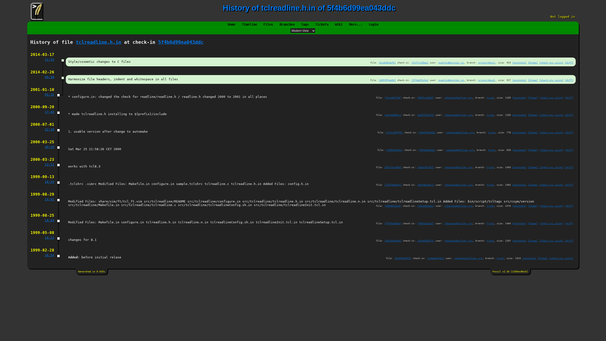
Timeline (249, 24)
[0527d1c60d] (392, 167)
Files (268, 24)
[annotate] (519, 62)
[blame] (533, 62)
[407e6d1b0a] (427, 149)
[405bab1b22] (425, 223)
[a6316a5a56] (392, 240)
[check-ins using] (551, 62)
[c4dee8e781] (435, 258)
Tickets (322, 24)
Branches (287, 24)
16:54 (49, 255)
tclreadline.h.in (98, 42)
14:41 (49, 199)
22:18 (49, 129)
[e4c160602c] (392, 114)
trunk (490, 97)
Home (231, 24)
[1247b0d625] (392, 184)
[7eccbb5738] (392, 97)
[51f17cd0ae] (419, 62)
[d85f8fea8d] (387, 80)
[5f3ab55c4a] (419, 80)
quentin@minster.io (451, 62)
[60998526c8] (392, 205)
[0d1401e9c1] (425, 184)
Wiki (339, 24)
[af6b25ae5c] (394, 149)
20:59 (49, 147)
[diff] (569, 62)
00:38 (49, 77)
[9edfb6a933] (402, 258)
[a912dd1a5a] (425, 205)
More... (355, 24)
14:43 (49, 220)
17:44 (49, 112)
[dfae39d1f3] (425, 240)
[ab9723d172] (425, 114)
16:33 (49, 182)
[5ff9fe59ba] (392, 223)
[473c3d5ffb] (394, 132)
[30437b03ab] (427, 132)
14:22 (49, 237)
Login (373, 24)
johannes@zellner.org (458, 97)
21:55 (49, 59)
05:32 (49, 94)
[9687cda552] (425, 97)
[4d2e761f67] (425, 167)
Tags (305, 24)
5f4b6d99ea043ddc (181, 42)
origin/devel (486, 62)
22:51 (49, 164)
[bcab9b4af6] (387, 62)
